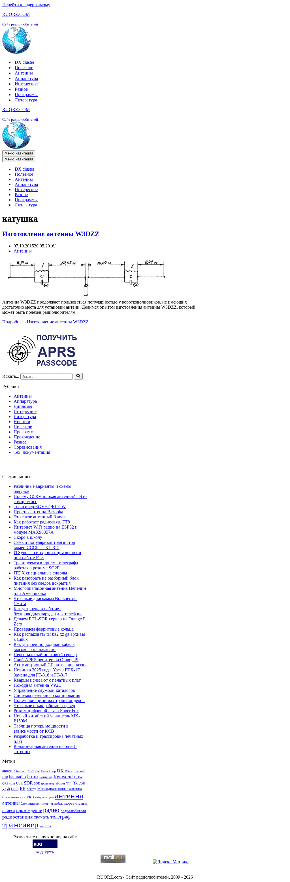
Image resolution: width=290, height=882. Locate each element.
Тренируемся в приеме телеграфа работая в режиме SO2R (46, 565)
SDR (28, 783)
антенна (69, 795)
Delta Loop (48, 771)
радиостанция (17, 817)
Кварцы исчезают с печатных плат (47, 680)
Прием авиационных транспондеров (49, 700)
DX (60, 770)
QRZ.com (8, 783)
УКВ (30, 797)
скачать (41, 817)
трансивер (20, 824)
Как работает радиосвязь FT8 (42, 522)
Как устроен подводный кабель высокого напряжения (44, 647)
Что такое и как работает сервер (44, 705)
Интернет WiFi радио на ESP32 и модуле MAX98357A (46, 530)
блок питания (30, 803)
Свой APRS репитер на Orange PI (46, 659)
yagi (6, 788)
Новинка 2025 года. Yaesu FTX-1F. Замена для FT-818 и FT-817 (47, 672)
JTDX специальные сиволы (40, 573)
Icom (32, 776)
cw (37, 771)
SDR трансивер (44, 783)
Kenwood (63, 776)
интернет (47, 803)
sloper (60, 783)
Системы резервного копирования (47, 695)
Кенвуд (31, 788)
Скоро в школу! (29, 537)
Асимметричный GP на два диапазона (51, 664)
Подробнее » (45, 321)
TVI (69, 783)
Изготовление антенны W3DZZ (50, 234)
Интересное (26, 83)
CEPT (30, 771)
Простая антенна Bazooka (38, 511)
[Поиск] (78, 376)
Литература (26, 99)
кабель (58, 803)
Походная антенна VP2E (37, 685)
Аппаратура (26, 78)
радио (51, 809)
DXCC (69, 771)
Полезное (24, 67)
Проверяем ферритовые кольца (44, 629)
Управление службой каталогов (44, 690)
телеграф (60, 817)
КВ (22, 788)
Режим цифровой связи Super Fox (46, 710)
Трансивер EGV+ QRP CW (40, 506)
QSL (19, 783)
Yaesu (79, 783)
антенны (11, 803)
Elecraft (79, 771)
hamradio (17, 776)
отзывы (81, 803)
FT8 (5, 777)
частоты (45, 826)
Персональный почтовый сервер (45, 654)
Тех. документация (32, 452)
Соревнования (28, 447)
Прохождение (27, 436)
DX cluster (24, 62)
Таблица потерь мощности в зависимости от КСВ (41, 728)
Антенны (24, 73)
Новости (22, 421)
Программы (26, 94)
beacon (20, 771)
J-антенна (45, 777)
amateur (8, 771)
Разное (21, 89)
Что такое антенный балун (39, 516)
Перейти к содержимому (26, 4)
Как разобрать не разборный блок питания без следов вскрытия (46, 581)
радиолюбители (73, 811)
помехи (8, 810)
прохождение (29, 810)
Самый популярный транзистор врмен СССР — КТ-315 (44, 545)
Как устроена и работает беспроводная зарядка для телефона (48, 611)
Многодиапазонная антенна (59, 788)
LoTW (78, 777)
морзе (69, 803)
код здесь (45, 851)
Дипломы (23, 406)
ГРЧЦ (15, 788)
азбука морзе (44, 797)
